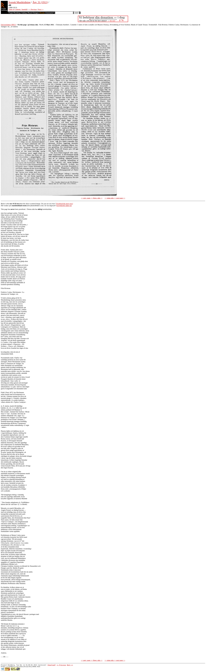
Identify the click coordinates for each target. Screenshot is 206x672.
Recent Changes (33, 13)
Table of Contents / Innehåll (17, 9)
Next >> (41, 9)
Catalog (24, 13)
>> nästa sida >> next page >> (115, 198)
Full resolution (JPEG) (8, 25)
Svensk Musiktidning (19, 2)
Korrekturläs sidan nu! (64, 205)
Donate (42, 13)
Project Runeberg (14, 13)
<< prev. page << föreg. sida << (91, 198)
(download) (51, 665)
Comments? (50, 13)
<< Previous (32, 9)
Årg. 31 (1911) (40, 2)
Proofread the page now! (64, 204)
